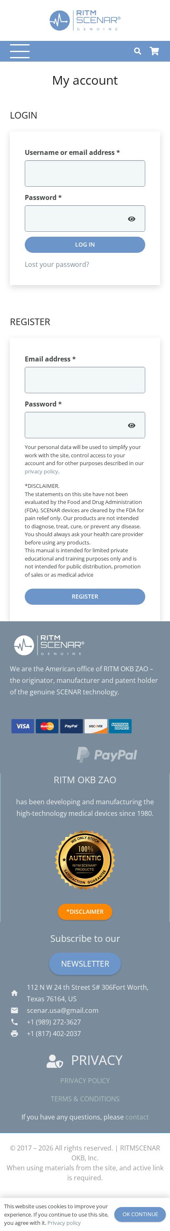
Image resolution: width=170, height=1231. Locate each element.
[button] (18, 51)
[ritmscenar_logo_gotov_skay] (85, 20)
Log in (85, 244)
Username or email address (85, 152)
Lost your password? (57, 264)
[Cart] (154, 51)
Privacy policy (85, 1080)
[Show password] (131, 218)
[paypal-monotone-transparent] (118, 754)
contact (137, 1117)
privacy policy (41, 471)
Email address (65, 359)
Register (85, 596)
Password (58, 197)
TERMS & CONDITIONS (85, 1098)
